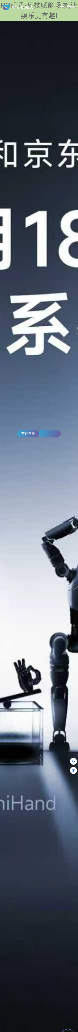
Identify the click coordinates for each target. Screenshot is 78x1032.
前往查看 (28, 433)
